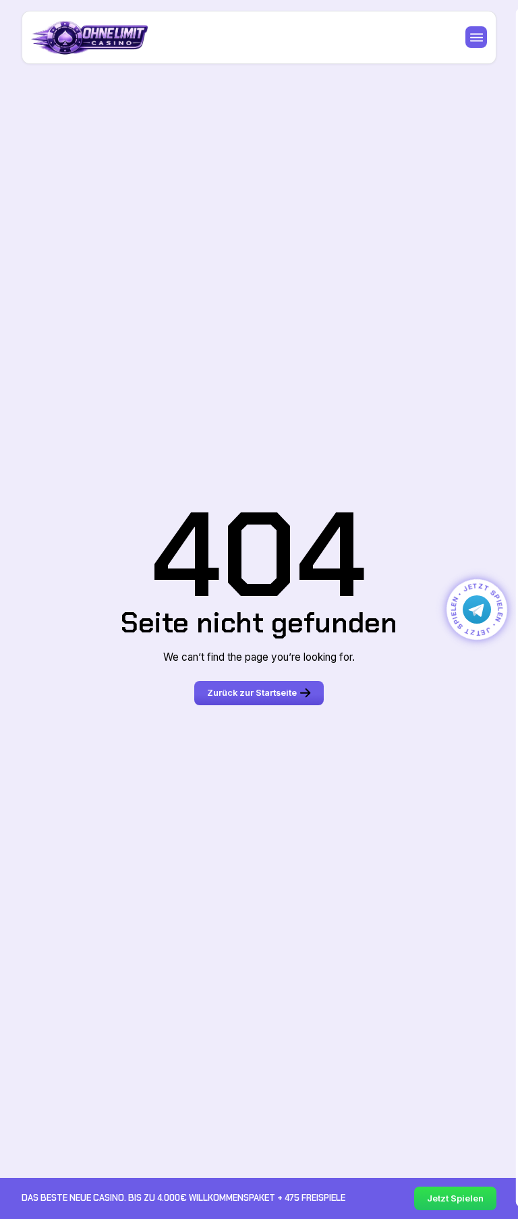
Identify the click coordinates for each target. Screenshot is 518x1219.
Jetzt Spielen (455, 1198)
